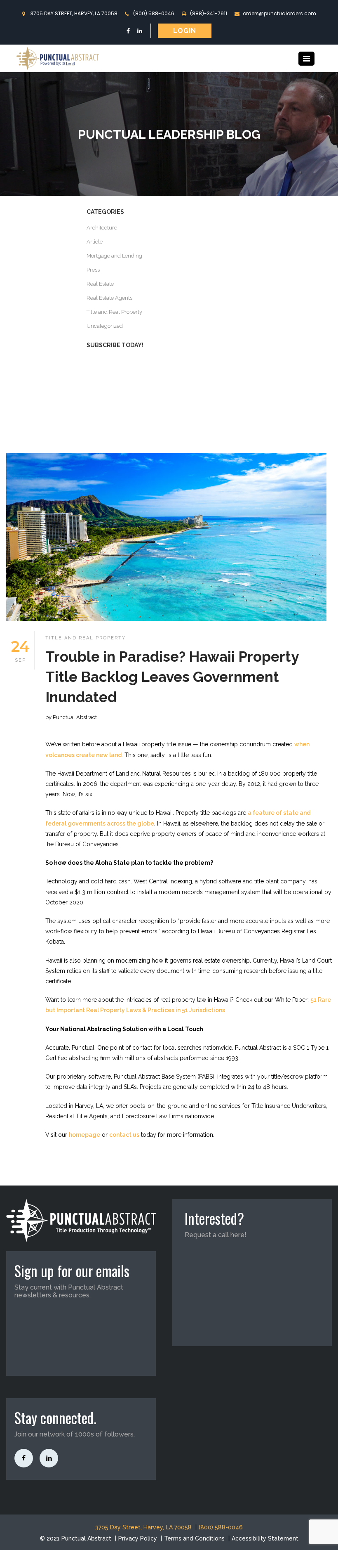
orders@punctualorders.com (279, 13)
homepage (84, 1134)
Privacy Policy (137, 1538)
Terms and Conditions (194, 1538)
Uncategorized (105, 326)
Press (93, 270)
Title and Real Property (114, 312)
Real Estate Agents (109, 298)
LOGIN (184, 31)
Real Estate (100, 284)
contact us (124, 1134)
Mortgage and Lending (114, 256)
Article (95, 242)
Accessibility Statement (265, 1538)
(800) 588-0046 (153, 13)
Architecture (102, 228)
